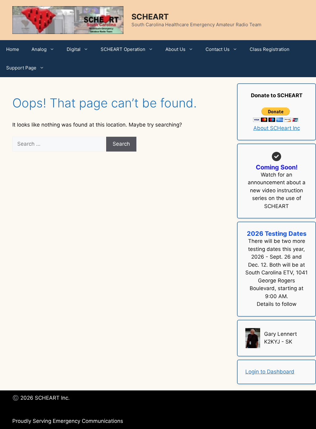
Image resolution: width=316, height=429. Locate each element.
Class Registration (269, 49)
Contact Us (218, 49)
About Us (175, 49)
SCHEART (150, 16)
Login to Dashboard (269, 372)
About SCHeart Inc (276, 128)
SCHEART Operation (123, 49)
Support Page (21, 68)
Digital (74, 49)
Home (12, 49)
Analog (39, 49)
